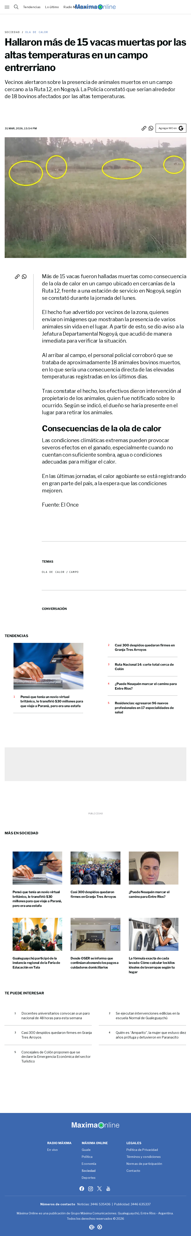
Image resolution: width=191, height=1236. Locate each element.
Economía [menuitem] (89, 1164)
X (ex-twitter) (100, 1188)
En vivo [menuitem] (52, 1150)
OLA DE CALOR (36, 32)
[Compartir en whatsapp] (151, 128)
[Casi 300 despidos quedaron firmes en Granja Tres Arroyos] (95, 868)
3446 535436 (100, 1204)
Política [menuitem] (87, 1157)
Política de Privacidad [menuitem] (142, 1150)
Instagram (91, 1188)
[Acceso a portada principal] (95, 7)
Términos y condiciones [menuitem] (143, 1157)
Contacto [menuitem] (133, 1171)
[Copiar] (144, 128)
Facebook (82, 1188)
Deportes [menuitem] (89, 1177)
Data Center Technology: (99, 1227)
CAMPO (74, 572)
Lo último (52, 7)
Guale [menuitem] (86, 1150)
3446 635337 (141, 1204)
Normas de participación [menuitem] (144, 1164)
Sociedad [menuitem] (89, 1171)
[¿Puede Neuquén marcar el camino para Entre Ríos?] (153, 868)
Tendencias (32, 7)
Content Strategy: (91, 1227)
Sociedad (12, 32)
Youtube (109, 1188)
